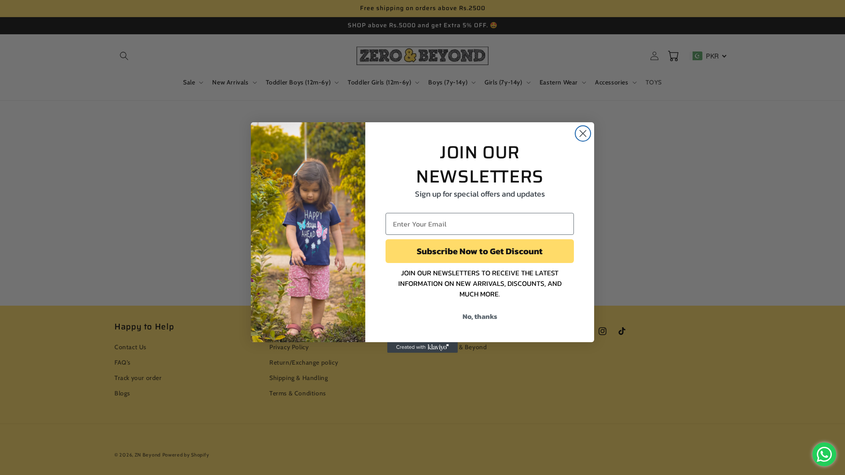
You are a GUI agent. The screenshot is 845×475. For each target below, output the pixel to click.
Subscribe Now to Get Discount (480, 251)
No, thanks (480, 316)
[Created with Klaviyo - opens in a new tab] (422, 347)
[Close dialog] (583, 133)
